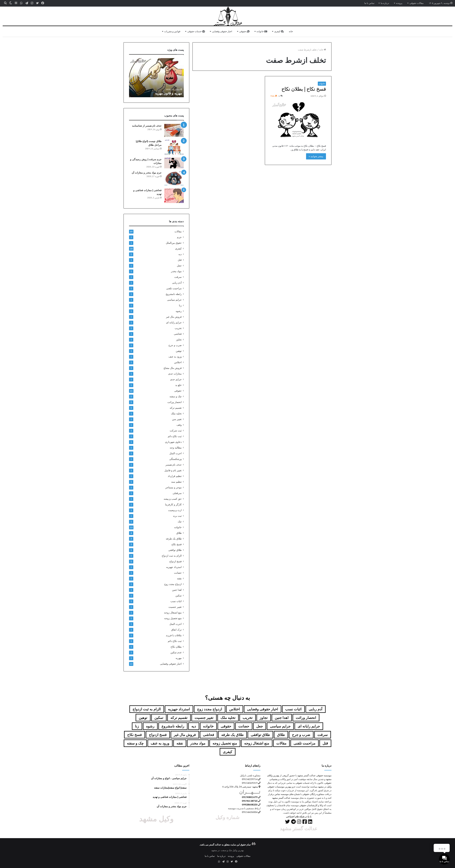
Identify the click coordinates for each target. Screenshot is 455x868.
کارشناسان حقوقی (308, 805)
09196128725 (250, 800)
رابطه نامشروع (174, 294)
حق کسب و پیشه (173, 498)
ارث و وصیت (175, 510)
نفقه (179, 578)
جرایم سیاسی (174, 299)
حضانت (178, 572)
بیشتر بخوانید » (316, 156)
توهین (179, 350)
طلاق (179, 533)
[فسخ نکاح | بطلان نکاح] (298, 120)
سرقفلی (177, 493)
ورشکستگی (175, 459)
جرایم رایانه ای (174, 322)
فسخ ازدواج (175, 561)
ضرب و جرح (175, 345)
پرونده (399, 3)
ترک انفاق (176, 629)
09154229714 (250, 779)
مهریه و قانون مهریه (168, 93)
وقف (179, 424)
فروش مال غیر (174, 316)
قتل (180, 259)
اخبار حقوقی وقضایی (222, 31)
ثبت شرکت (176, 430)
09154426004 (250, 812)
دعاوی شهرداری (173, 442)
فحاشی (178, 333)
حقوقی (243, 31)
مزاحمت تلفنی (174, 288)
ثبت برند (177, 515)
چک (180, 521)
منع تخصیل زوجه (173, 618)
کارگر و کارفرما (173, 504)
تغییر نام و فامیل (173, 470)
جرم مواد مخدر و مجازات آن (147, 172)
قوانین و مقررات (172, 31)
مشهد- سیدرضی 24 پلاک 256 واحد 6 (240, 786)
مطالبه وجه (176, 447)
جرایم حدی (176, 379)
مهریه (179, 658)
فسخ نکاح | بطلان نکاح (304, 89)
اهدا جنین (177, 589)
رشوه (179, 311)
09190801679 (250, 797)
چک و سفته (176, 396)
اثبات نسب (176, 601)
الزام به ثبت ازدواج (172, 555)
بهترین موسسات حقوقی (279, 786)
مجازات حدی (175, 373)
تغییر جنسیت (175, 606)
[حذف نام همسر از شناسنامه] (174, 130)
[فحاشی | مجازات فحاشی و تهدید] (174, 195)
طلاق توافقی (175, 550)
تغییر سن (177, 419)
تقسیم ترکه (176, 407)
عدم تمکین (176, 652)
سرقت (178, 277)
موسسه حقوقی (323, 775)
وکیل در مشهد (324, 786)
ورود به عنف (175, 356)
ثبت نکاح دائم (175, 436)
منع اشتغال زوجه (173, 612)
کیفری (277, 31)
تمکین (178, 595)
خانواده (260, 31)
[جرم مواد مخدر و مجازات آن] (174, 178)
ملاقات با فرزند (174, 635)
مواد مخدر (176, 271)
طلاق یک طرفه (174, 538)
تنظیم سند (176, 481)
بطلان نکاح (176, 646)
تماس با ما (369, 3)
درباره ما (385, 3)
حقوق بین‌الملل (174, 242)
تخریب (178, 328)
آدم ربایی (177, 282)
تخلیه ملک (176, 413)
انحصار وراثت (174, 402)
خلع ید (178, 385)
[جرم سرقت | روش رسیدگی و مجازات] (174, 162)
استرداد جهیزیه (174, 567)
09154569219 (250, 782)
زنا (180, 305)
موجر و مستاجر (173, 487)
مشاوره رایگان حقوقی (313, 794)
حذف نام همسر (173, 464)
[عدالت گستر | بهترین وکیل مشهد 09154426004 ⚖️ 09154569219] (227, 16)
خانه (291, 31)
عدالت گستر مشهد (306, 775)
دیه (180, 254)
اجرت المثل (175, 453)
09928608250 (250, 804)
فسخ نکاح (177, 544)
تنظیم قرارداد (175, 476)
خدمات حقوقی (194, 31)
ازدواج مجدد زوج (173, 584)
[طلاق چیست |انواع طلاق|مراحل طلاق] (174, 147)
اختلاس (178, 362)
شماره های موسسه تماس (287, 794)
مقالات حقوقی (417, 3)
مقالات (178, 231)
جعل (179, 265)
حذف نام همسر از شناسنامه (147, 125)
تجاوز (179, 339)
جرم (179, 237)
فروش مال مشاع (173, 368)
